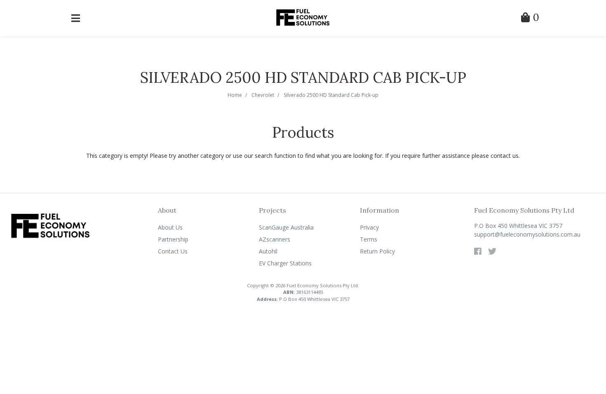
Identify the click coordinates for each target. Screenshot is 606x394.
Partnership (173, 239)
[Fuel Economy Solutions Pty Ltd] (303, 17)
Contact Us (173, 251)
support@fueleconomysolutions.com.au (527, 234)
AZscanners (274, 239)
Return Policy (377, 251)
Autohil (268, 251)
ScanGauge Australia (286, 227)
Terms (368, 239)
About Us (170, 227)
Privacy (369, 227)
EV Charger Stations (285, 263)
